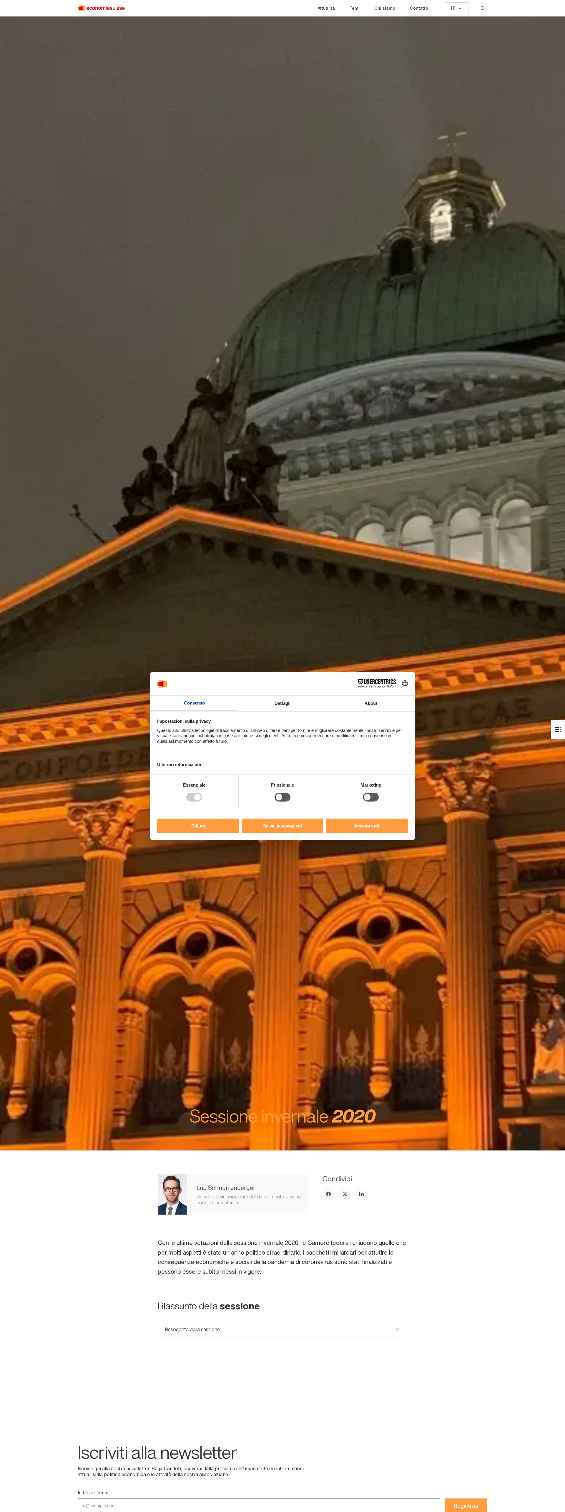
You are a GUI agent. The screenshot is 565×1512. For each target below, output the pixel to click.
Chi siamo (384, 8)
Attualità (326, 8)
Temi (355, 8)
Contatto (419, 8)
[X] (345, 1194)
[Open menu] (558, 729)
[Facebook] (328, 1194)
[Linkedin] (361, 1194)
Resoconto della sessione (192, 1329)
